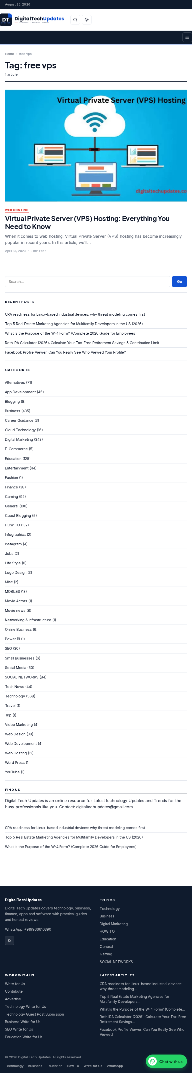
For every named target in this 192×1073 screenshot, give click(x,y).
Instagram (13, 544)
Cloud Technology (20, 430)
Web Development (21, 743)
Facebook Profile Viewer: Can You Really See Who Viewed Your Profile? (65, 352)
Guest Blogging (18, 515)
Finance (11, 487)
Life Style (13, 563)
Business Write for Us (22, 1022)
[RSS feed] (9, 940)
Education (13, 458)
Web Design (15, 734)
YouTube (12, 772)
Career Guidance (19, 420)
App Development (20, 392)
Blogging (12, 401)
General (11, 506)
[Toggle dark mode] (87, 19)
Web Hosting (17, 210)
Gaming (11, 496)
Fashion (11, 477)
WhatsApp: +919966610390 (28, 929)
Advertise (13, 999)
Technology (15, 696)
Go (179, 281)
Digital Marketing (19, 439)
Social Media (15, 667)
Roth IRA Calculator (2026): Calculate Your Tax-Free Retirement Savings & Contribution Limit (82, 343)
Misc (9, 582)
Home (9, 54)
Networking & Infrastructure (28, 620)
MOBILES (12, 591)
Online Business (18, 629)
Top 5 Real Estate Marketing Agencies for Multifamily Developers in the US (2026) (74, 324)
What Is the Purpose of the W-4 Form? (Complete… (142, 1009)
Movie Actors (16, 601)
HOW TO (12, 525)
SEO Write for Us (19, 1029)
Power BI (12, 639)
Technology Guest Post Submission (34, 1014)
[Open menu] (187, 37)
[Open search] (75, 19)
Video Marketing (19, 724)
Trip (8, 715)
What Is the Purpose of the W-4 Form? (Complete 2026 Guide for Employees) (71, 333)
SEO (8, 648)
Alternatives (15, 382)
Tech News (14, 686)
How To (73, 1066)
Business (12, 411)
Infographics (15, 534)
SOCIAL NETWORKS (21, 677)
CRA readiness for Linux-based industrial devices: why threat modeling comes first (75, 314)
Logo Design (15, 572)
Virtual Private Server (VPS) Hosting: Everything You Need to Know (87, 222)
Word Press (15, 762)
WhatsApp (115, 1066)
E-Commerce (16, 449)
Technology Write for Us (25, 1006)
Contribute (14, 991)
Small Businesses (19, 658)
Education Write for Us (23, 1037)
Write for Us (15, 984)
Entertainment (16, 468)
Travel (10, 705)
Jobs (9, 553)
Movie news (15, 610)
